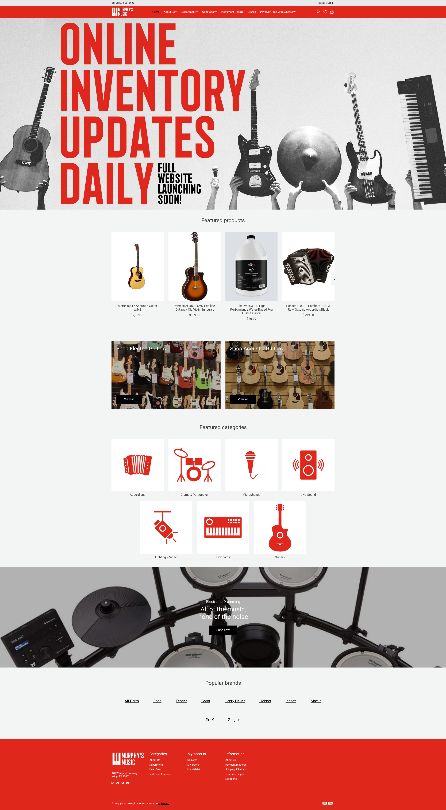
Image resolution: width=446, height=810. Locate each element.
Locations (231, 778)
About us (230, 760)
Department (156, 764)
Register (192, 760)
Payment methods (236, 764)
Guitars (280, 557)
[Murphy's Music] (122, 12)
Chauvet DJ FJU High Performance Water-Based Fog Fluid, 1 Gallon (251, 309)
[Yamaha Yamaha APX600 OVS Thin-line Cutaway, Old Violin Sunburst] (194, 266)
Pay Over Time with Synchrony (277, 11)
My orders (193, 764)
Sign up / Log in (325, 3)
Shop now (223, 630)
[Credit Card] (330, 803)
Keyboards (223, 557)
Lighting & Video (166, 557)
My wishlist (193, 769)
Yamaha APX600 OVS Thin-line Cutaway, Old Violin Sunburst (194, 307)
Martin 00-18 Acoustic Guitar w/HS (137, 307)
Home (156, 11)
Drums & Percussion (194, 494)
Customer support (235, 774)
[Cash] (324, 803)
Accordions (137, 494)
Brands (252, 11)
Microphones (251, 494)
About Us (154, 760)
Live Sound (308, 494)
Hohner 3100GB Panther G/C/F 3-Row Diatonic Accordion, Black (308, 307)
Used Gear (155, 769)
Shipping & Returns (236, 769)
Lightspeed (163, 803)
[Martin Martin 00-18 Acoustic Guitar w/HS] (138, 266)
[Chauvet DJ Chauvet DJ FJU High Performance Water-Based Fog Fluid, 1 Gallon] (251, 266)
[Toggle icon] (318, 12)
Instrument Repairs (232, 11)
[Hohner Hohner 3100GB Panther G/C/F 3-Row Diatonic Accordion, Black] (308, 266)
